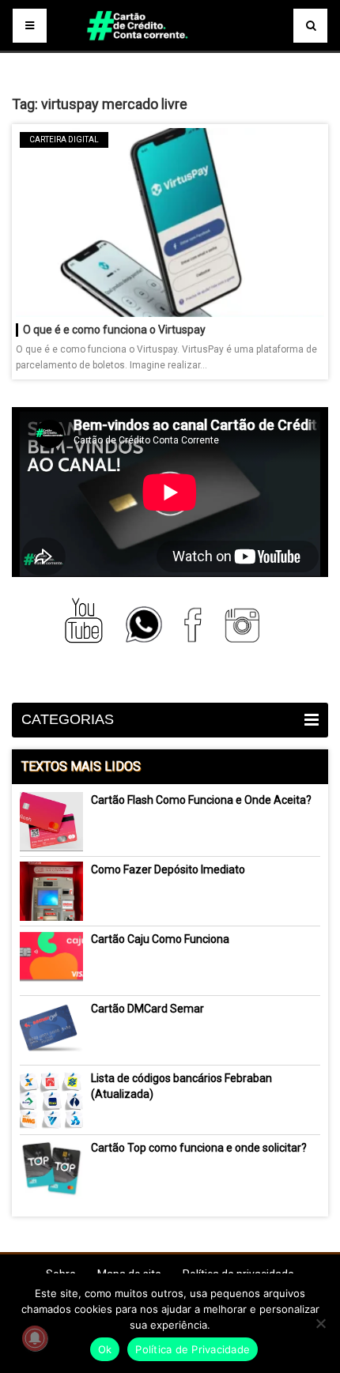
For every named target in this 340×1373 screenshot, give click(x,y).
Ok (105, 1349)
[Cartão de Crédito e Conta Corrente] (169, 47)
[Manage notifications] (34, 1338)
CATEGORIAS (67, 719)
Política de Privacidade (192, 1349)
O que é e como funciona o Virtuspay (114, 329)
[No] (320, 1323)
